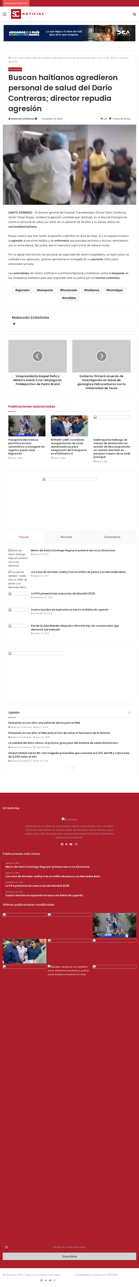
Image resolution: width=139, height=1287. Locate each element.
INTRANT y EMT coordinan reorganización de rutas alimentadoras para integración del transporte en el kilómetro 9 (69, 446)
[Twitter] (67, 844)
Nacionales (25, 57)
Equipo (85, 1280)
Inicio (13, 57)
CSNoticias (67, 1274)
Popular (24, 537)
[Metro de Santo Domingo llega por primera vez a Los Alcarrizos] (18, 558)
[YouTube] (72, 844)
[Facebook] (63, 844)
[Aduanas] (35, 654)
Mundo (111, 1280)
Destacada (69, 290)
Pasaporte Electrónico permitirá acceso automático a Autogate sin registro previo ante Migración (26, 446)
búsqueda (46, 290)
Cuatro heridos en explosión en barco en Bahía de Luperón (69, 609)
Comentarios (112, 537)
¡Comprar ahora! (126, 1280)
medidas (70, 298)
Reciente (66, 537)
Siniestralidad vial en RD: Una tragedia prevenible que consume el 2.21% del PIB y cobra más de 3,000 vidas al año (68, 754)
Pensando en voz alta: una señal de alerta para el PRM (44, 723)
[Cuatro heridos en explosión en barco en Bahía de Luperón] (18, 614)
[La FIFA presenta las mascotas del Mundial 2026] (18, 598)
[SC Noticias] (69, 32)
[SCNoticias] (28, 14)
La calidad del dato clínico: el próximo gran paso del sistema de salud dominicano (63, 743)
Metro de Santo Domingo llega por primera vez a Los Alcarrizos (73, 550)
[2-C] (69, 480)
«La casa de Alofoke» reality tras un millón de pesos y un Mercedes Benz (78, 572)
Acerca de (73, 1280)
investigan (115, 290)
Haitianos (92, 290)
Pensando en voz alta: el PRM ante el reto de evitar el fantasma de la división (59, 733)
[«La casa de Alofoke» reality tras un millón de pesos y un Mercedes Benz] (18, 579)
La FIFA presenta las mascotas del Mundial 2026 (63, 593)
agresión (23, 290)
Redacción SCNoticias (22, 118)
